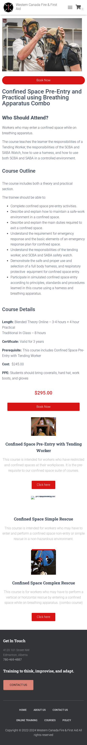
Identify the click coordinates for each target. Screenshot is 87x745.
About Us (40, 709)
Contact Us (60, 709)
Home (23, 709)
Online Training (26, 720)
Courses (50, 720)
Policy (67, 720)
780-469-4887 (12, 659)
